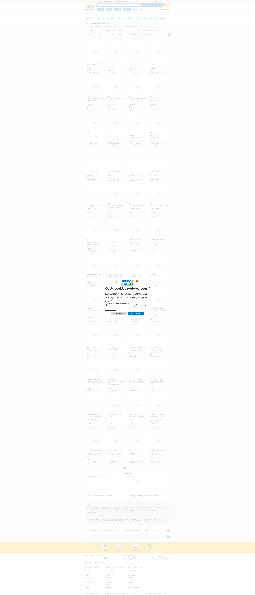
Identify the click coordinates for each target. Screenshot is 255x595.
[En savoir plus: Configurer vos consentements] (119, 313)
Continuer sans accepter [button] (110, 309)
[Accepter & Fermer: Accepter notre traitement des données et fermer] (136, 313)
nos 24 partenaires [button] (121, 293)
